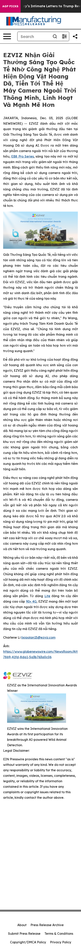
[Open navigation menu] (7, 36)
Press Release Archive (47, 925)
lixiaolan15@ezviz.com (38, 637)
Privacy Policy (60, 942)
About (22, 925)
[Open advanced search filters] (64, 36)
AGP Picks (10, 6)
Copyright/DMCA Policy (28, 942)
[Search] (55, 36)
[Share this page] (75, 36)
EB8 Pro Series (22, 156)
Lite (47, 596)
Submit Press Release (24, 933)
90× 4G (31, 601)
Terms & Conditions (58, 933)
